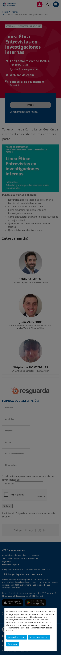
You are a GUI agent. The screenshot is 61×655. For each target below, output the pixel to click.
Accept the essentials (39, 637)
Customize (12, 644)
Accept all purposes (16, 637)
